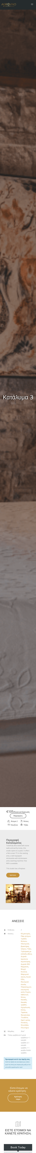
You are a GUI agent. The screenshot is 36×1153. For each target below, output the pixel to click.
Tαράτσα (24, 1012)
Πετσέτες (24, 1023)
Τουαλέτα (24, 1017)
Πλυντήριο (25, 1028)
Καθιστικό (24, 995)
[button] (9, 893)
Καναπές (24, 1000)
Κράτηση (13, 875)
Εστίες (23, 1010)
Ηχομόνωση (25, 1007)
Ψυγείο (28, 992)
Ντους (23, 997)
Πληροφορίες (18, 816)
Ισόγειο (23, 949)
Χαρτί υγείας (25, 1020)
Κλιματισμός (25, 934)
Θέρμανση (24, 967)
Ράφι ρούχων (26, 936)
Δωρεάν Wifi (25, 964)
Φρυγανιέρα (25, 1015)
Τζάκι (29, 949)
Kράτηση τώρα (18, 1097)
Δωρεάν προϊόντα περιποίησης (25, 959)
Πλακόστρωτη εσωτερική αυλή (26, 989)
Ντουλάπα (24, 1025)
